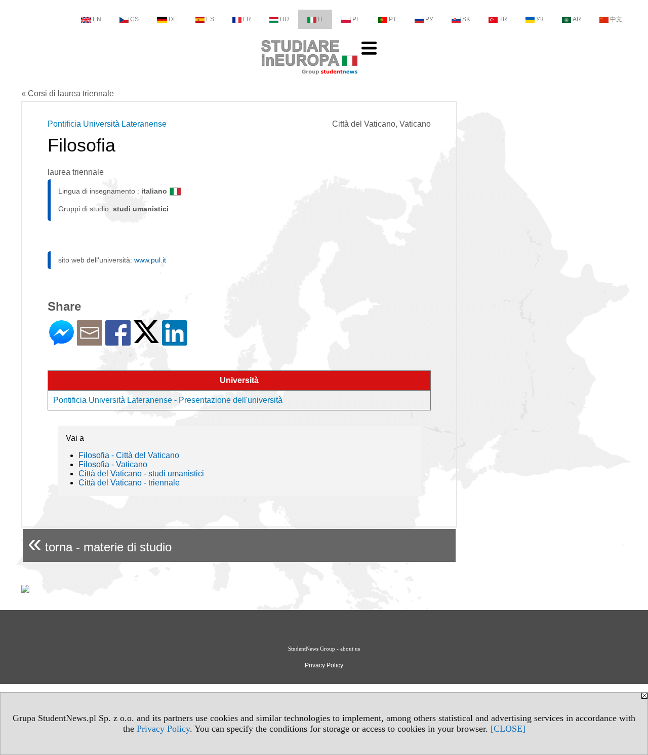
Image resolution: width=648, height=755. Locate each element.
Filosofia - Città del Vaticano (128, 455)
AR (577, 19)
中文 (616, 19)
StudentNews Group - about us (324, 649)
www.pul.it (150, 260)
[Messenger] (61, 341)
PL (356, 19)
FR (247, 19)
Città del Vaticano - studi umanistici (141, 473)
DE (173, 19)
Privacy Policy (163, 729)
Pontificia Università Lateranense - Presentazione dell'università (167, 400)
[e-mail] (89, 341)
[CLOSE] (508, 729)
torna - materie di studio (100, 543)
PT (392, 19)
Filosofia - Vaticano (112, 464)
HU (284, 19)
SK (466, 19)
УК (540, 19)
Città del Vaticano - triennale (129, 482)
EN (97, 19)
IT (320, 19)
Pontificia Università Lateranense (107, 124)
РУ (429, 19)
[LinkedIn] (174, 341)
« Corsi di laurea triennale (67, 93)
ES (210, 19)
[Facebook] (118, 341)
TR (503, 19)
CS (134, 19)
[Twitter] (146, 339)
